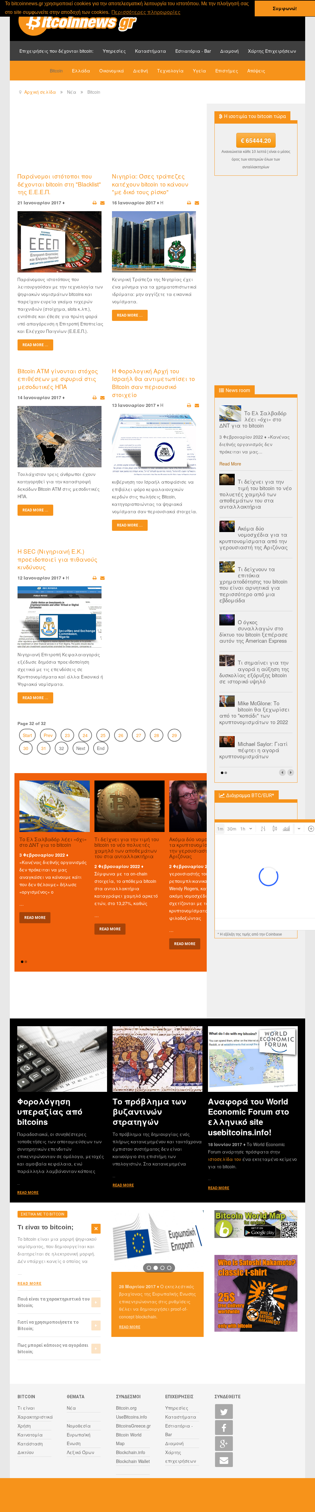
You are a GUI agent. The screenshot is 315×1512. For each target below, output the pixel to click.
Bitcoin (56, 71)
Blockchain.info (130, 1452)
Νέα (71, 1408)
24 (85, 735)
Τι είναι (26, 1408)
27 (138, 735)
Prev (48, 735)
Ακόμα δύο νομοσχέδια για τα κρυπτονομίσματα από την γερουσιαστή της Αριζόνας (202, 848)
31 (43, 748)
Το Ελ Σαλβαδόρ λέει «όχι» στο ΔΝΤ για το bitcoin (53, 842)
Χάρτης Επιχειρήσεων (272, 51)
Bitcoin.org (126, 1408)
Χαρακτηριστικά (35, 1417)
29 (174, 735)
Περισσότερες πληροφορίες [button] (146, 11)
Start (27, 735)
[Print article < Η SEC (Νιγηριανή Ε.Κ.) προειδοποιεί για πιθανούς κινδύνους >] (95, 578)
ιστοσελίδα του (225, 1159)
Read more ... (35, 345)
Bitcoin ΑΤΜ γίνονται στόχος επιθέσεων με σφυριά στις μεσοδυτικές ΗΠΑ (58, 379)
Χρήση (24, 1426)
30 (25, 748)
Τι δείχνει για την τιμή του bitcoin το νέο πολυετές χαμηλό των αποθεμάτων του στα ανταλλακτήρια (126, 848)
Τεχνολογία (170, 71)
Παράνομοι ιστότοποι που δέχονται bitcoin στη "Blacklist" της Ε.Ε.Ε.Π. (59, 184)
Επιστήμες (226, 71)
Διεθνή (140, 71)
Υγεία (199, 71)
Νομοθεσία (79, 1426)
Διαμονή (229, 51)
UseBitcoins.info (131, 1417)
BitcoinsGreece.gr (133, 1426)
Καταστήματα (150, 51)
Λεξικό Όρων (80, 1452)
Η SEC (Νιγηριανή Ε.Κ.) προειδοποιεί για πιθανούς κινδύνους (58, 559)
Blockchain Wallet (133, 1461)
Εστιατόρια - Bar (193, 51)
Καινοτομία (30, 1435)
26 (120, 735)
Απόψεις (256, 71)
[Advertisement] (129, 137)
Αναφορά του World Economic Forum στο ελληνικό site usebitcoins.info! (248, 1117)
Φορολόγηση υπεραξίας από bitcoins (49, 1112)
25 (103, 735)
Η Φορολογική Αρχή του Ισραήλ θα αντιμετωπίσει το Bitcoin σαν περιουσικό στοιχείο (153, 383)
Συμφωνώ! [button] (285, 8)
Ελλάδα (81, 71)
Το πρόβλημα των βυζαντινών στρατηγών (149, 1112)
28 (156, 735)
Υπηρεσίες (114, 51)
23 (67, 735)
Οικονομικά (111, 71)
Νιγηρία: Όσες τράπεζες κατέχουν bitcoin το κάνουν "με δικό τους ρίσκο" (150, 184)
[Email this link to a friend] (102, 202)
